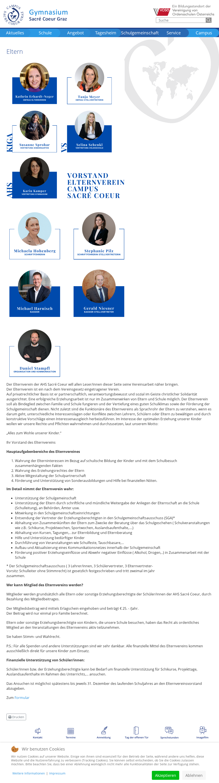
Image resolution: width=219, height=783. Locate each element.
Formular (22, 697)
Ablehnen (194, 775)
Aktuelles (15, 33)
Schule (45, 33)
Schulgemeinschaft (140, 33)
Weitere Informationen (28, 773)
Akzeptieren (165, 775)
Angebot (75, 33)
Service (174, 33)
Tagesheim (105, 33)
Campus (204, 33)
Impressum (57, 773)
